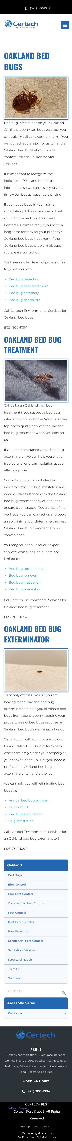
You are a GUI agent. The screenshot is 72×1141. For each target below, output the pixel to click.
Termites (14, 978)
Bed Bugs (15, 875)
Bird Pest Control (20, 894)
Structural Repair (20, 959)
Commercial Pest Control (26, 903)
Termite (13, 969)
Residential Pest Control (25, 941)
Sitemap (25, 1126)
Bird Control (17, 884)
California (15, 1013)
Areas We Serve (41, 1126)
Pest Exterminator (21, 922)
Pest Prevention (19, 931)
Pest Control (17, 912)
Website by (37, 1133)
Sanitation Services (22, 950)
